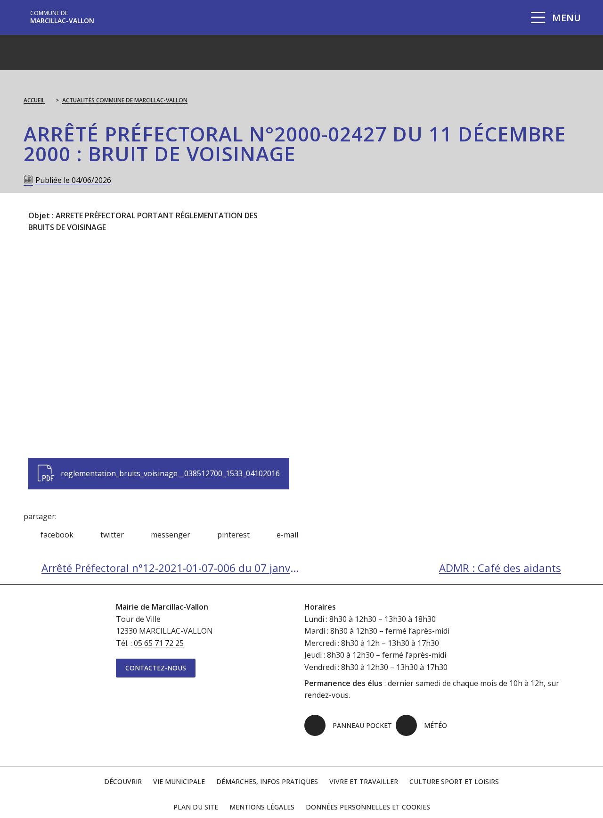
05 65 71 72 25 (159, 643)
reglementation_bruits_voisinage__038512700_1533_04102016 (158, 468)
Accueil (34, 100)
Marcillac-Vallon (62, 17)
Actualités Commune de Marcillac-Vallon (124, 100)
